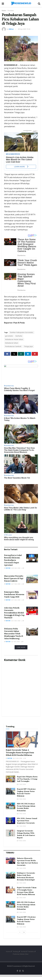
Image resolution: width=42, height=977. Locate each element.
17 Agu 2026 (16, 584)
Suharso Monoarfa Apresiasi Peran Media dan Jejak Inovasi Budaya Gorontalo (27, 861)
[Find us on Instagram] (20, 971)
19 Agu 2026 (22, 840)
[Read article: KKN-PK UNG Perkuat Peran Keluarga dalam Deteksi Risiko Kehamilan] (10, 806)
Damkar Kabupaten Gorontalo (21, 332)
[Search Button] (39, 3)
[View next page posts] (24, 932)
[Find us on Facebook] (17, 971)
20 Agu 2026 (16, 568)
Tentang (15, 951)
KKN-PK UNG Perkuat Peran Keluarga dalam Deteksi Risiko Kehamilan (26, 807)
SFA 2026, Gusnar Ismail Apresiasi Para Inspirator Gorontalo (27, 820)
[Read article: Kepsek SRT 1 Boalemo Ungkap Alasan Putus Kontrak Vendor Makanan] (10, 791)
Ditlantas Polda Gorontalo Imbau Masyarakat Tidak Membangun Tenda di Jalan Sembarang (13, 634)
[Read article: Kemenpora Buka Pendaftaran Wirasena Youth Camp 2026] (32, 595)
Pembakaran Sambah (13, 346)
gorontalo (9, 336)
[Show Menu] (3, 3)
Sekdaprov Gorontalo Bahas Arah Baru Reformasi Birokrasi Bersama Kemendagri (26, 876)
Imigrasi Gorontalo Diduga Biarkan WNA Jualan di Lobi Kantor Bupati (26, 834)
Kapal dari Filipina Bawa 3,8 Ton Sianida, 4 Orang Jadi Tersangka (27, 779)
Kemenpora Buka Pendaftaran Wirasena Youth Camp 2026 (14, 594)
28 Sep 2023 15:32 (24, 29)
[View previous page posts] (20, 932)
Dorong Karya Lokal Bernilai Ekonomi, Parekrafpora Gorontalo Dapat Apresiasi (13, 560)
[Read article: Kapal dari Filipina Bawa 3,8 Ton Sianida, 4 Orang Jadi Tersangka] (10, 779)
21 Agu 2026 (18, 758)
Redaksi (31, 951)
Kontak (23, 951)
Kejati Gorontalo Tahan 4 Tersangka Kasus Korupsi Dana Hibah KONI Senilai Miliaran (20, 752)
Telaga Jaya (28, 346)
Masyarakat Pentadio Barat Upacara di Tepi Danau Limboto (13, 578)
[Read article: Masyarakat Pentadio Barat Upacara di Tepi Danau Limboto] (32, 579)
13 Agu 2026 (16, 600)
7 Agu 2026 (16, 641)
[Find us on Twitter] (23, 971)
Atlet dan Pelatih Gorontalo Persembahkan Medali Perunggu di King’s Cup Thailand (14, 613)
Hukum (10, 745)
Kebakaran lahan (11, 343)
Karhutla (19, 336)
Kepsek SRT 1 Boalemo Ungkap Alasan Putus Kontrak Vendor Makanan (26, 792)
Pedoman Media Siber (21, 954)
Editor (11, 29)
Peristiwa (11, 11)
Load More (21, 647)
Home (4, 11)
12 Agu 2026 (16, 621)
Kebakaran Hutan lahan (14, 339)
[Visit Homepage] (21, 3)
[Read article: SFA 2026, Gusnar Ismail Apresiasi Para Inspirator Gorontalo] (10, 820)
